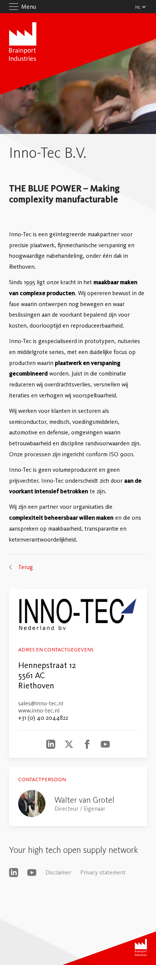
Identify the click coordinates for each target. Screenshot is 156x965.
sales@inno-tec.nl (40, 703)
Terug (25, 567)
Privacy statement (103, 872)
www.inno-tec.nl (38, 710)
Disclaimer (58, 872)
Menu (28, 6)
